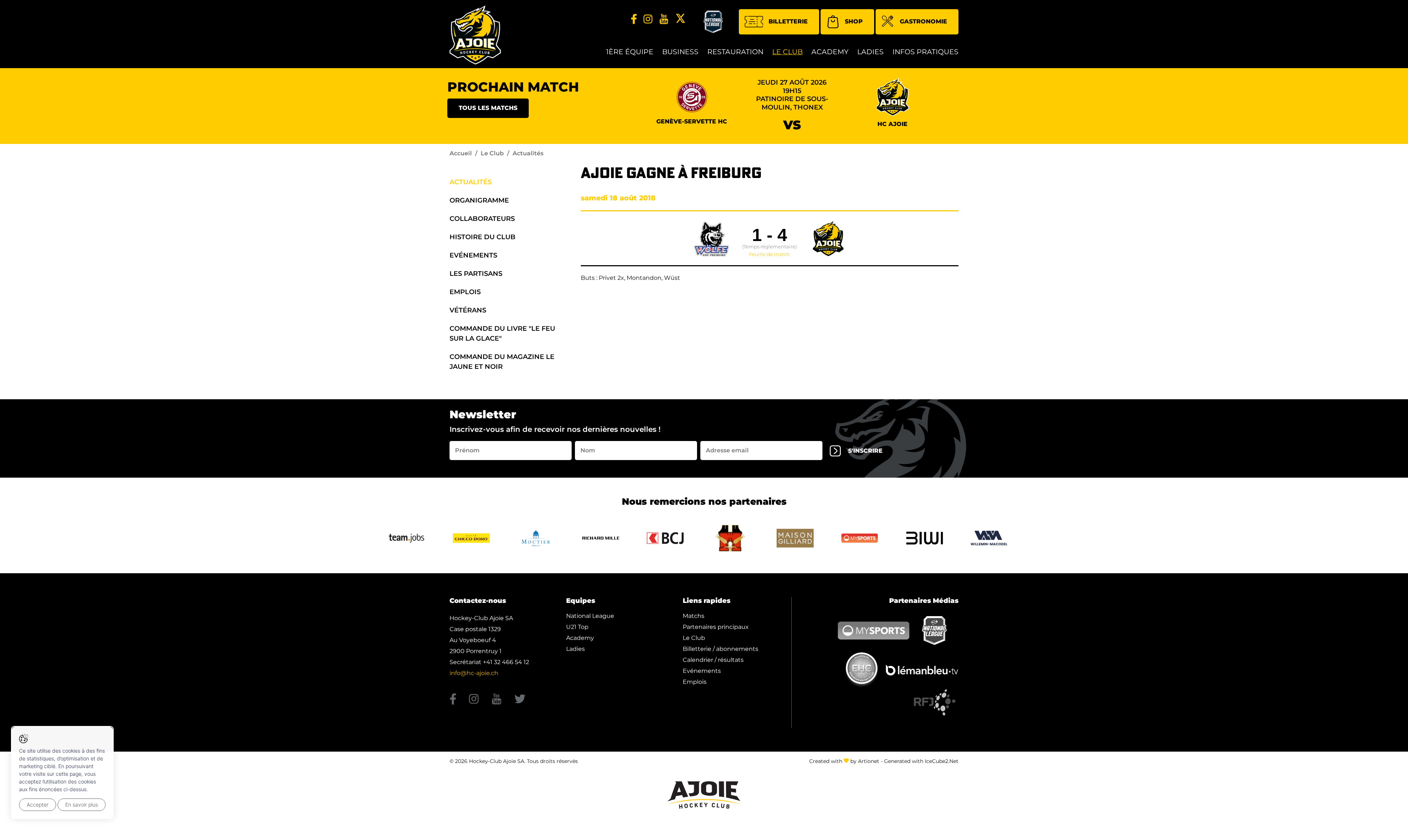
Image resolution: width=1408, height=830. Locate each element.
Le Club (787, 52)
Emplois (465, 292)
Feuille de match (769, 254)
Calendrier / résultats (713, 659)
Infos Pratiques (925, 52)
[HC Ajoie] (475, 34)
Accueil (461, 153)
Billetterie (788, 21)
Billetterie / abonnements (720, 648)
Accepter (37, 804)
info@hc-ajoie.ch (474, 673)
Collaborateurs (482, 219)
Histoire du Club (483, 237)
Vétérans (468, 310)
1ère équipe (629, 52)
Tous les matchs (488, 107)
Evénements (473, 255)
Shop (854, 21)
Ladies (870, 52)
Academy (829, 52)
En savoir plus (81, 804)
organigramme (479, 200)
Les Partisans (476, 274)
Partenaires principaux (716, 626)
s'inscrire (865, 450)
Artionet (868, 761)
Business (680, 52)
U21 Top (577, 626)
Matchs (693, 615)
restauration (735, 52)
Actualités (471, 182)
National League (590, 615)
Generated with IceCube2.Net (921, 761)
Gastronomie (923, 21)
